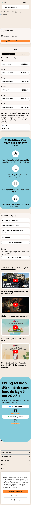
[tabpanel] (15, 80)
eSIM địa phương (16, 12)
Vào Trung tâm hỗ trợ (15, 242)
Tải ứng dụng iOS (16, 406)
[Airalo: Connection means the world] (15, 305)
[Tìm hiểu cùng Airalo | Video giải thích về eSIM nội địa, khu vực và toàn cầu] (15, 352)
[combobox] (15, 7)
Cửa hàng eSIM (5, 12)
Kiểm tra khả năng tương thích (16, 41)
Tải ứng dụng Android (16, 417)
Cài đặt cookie (15, 500)
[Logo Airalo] (5, 2)
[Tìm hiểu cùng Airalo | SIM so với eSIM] (15, 327)
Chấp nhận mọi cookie (15, 491)
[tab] (15, 49)
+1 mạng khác (13, 36)
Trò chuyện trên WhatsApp (15, 257)
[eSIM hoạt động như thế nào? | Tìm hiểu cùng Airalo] (15, 280)
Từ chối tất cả (15, 496)
